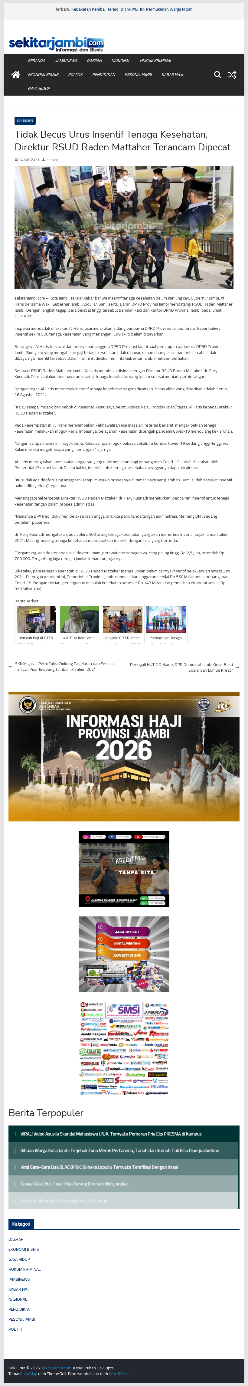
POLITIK (75, 74)
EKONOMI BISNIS (43, 74)
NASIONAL (120, 60)
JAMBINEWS (66, 60)
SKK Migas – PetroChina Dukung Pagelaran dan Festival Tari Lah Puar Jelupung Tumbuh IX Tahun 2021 (65, 667)
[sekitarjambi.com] (124, 37)
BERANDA (36, 60)
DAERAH (94, 60)
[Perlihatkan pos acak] (232, 74)
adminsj (53, 159)
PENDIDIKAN (103, 74)
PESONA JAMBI (138, 74)
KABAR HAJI (172, 74)
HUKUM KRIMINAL (156, 60)
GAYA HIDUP (39, 88)
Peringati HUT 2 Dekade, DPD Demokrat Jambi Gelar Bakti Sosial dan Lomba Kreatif (181, 667)
